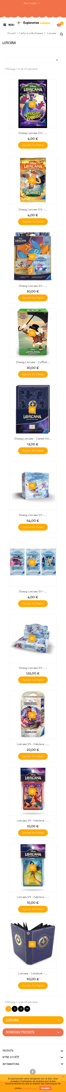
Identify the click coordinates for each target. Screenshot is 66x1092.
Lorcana (12, 1020)
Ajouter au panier (33, 145)
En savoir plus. (30, 1088)
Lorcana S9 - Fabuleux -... (33, 744)
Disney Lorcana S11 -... (33, 286)
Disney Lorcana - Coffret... (33, 362)
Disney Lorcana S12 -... (33, 209)
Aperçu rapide (32, 104)
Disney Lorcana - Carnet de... (33, 439)
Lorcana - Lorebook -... (32, 973)
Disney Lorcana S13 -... (33, 133)
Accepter (45, 1088)
